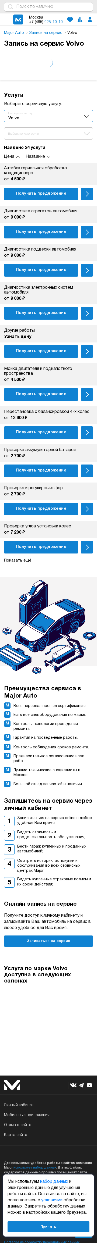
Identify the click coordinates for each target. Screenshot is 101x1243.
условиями (51, 1200)
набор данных (54, 1182)
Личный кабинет (19, 1105)
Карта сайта (15, 1135)
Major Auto (14, 33)
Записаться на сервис (48, 941)
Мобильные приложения (27, 1115)
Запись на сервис (46, 33)
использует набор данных (34, 1167)
